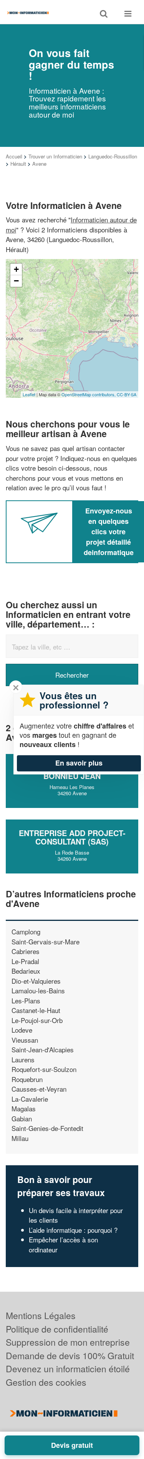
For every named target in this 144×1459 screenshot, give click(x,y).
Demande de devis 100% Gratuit (70, 1355)
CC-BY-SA (126, 394)
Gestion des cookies (46, 1382)
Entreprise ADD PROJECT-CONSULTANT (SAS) (72, 837)
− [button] (16, 281)
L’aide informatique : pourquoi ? (73, 1230)
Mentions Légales (41, 1315)
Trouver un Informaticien (55, 156)
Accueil (14, 156)
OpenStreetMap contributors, (89, 394)
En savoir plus (79, 763)
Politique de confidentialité (57, 1329)
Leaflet (29, 394)
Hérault (18, 163)
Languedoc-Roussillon (112, 156)
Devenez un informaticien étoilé (68, 1368)
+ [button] (16, 269)
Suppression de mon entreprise (68, 1342)
